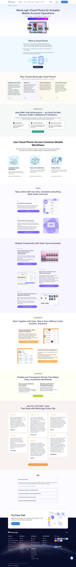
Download (65, 1)
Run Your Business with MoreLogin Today (38, 464)
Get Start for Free (15, 523)
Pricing (25, 1)
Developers (37, 1)
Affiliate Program (30, 1)
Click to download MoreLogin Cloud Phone (26, 486)
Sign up (57, 1)
